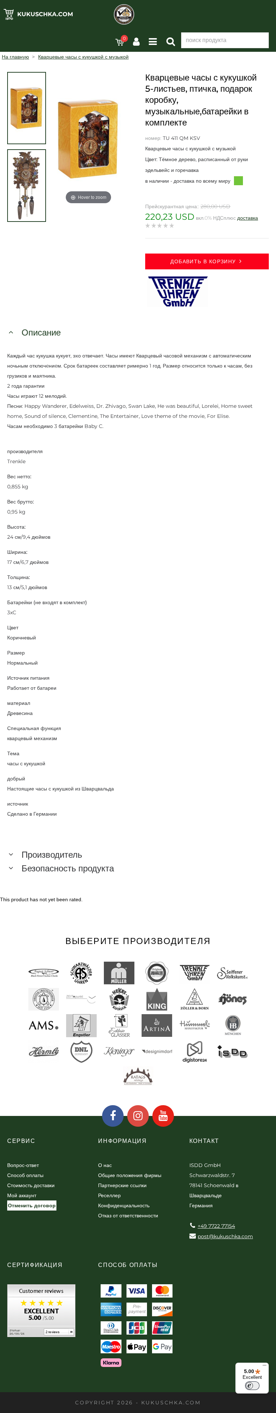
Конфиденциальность (124, 1205)
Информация (122, 1141)
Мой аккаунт (21, 1195)
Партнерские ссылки (122, 1185)
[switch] (252, 1385)
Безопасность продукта (68, 868)
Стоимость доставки (31, 1185)
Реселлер (109, 1195)
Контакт (204, 1141)
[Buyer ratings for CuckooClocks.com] (41, 1313)
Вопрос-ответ (23, 1165)
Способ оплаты (25, 1175)
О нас (105, 1165)
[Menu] (264, 1367)
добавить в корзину (203, 261)
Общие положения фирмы (129, 1175)
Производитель (52, 854)
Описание (41, 332)
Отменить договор (32, 1205)
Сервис (21, 1141)
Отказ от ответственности (128, 1215)
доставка (247, 218)
